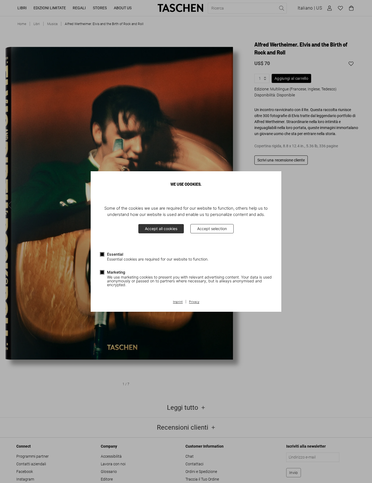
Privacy (194, 302)
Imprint (178, 302)
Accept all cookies (161, 228)
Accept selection (212, 228)
